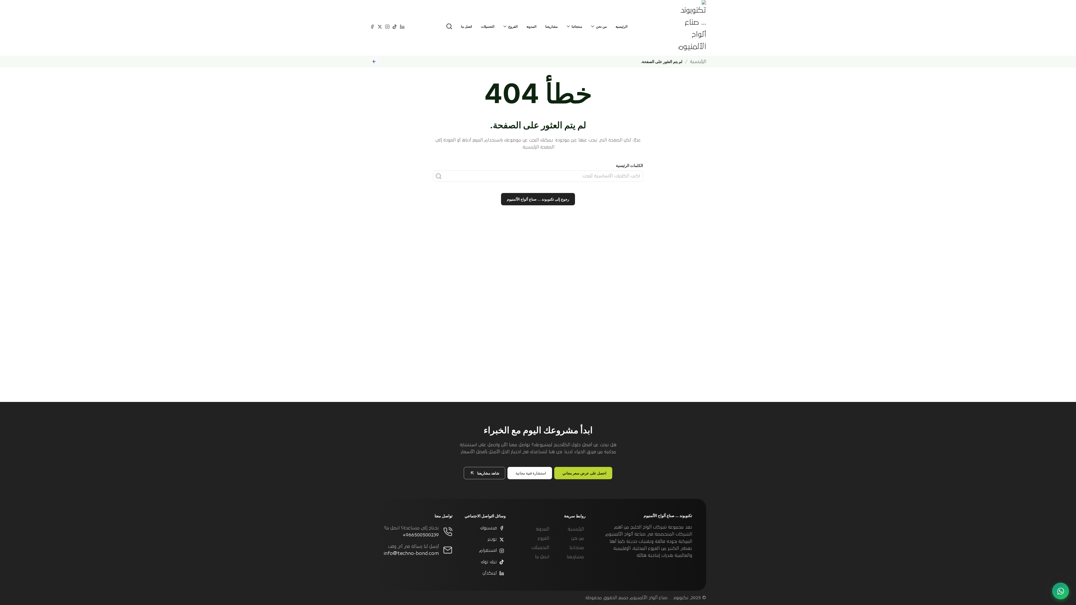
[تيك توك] (394, 26)
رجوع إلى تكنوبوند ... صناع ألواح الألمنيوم (538, 199)
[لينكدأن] (402, 26)
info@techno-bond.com (411, 553)
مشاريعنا (551, 26)
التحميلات (487, 26)
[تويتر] (379, 26)
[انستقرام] (387, 26)
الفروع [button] (513, 26)
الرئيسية (621, 26)
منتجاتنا (576, 548)
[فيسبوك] (372, 26)
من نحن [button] (601, 26)
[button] (449, 26)
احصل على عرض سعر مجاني (584, 473)
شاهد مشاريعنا (488, 473)
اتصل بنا (466, 26)
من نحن (577, 538)
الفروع (543, 538)
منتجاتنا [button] (577, 26)
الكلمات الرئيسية (629, 165)
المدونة (531, 26)
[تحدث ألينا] (1060, 591)
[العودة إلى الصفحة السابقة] (374, 61)
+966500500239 (421, 535)
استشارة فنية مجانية (531, 473)
